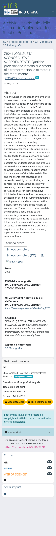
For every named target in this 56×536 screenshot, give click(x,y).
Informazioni (14, 432)
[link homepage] (10, 5)
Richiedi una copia (40, 401)
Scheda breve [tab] (15, 243)
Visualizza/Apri (15, 401)
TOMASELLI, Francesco (20, 78)
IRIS (4, 41)
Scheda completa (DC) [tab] (21, 255)
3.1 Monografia (13, 45)
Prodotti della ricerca (20, 41)
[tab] (42, 255)
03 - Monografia (43, 41)
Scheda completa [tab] (17, 249)
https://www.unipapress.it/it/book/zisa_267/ (27, 308)
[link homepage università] (21, 12)
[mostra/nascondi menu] (53, 12)
